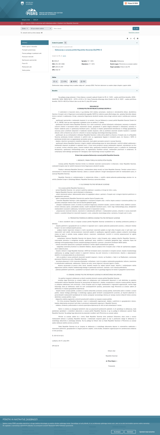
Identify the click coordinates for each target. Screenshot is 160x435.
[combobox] (41, 28)
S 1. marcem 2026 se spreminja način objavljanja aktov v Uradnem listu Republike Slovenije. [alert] (51, 23)
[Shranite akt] (131, 38)
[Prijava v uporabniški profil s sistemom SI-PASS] (131, 3)
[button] (95, 42)
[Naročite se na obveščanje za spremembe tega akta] (127, 38)
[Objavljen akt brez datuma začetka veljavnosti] (53, 50)
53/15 (64, 56)
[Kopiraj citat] (65, 42)
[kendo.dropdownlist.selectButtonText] (50, 28)
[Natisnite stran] (137, 38)
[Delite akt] (134, 38)
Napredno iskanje (134, 32)
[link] (26, 20)
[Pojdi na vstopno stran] (27, 5)
